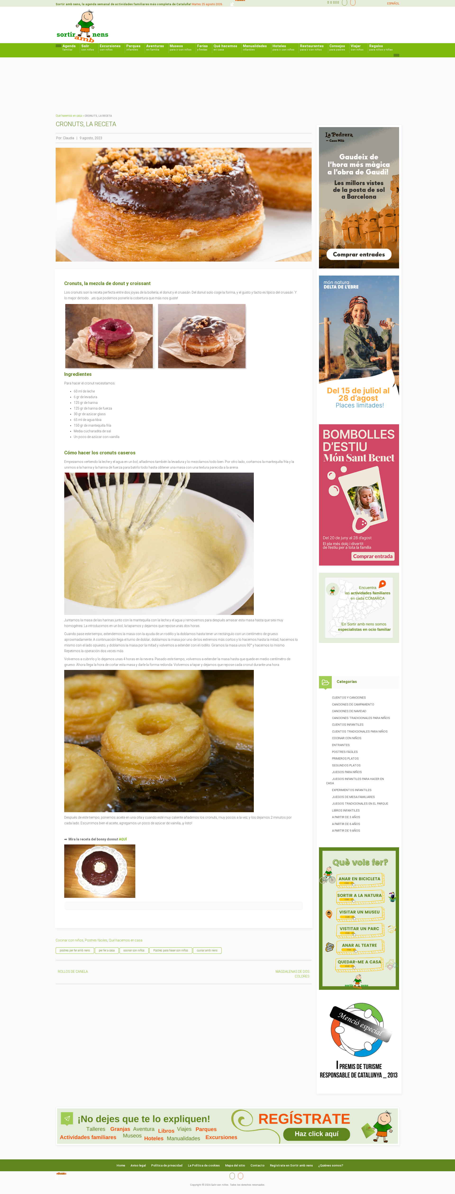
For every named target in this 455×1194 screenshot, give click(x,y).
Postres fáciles (96, 940)
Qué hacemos (225, 47)
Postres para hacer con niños (170, 950)
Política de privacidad (166, 1165)
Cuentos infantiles (348, 724)
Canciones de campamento (353, 704)
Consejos (337, 47)
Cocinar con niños (69, 940)
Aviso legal (138, 1165)
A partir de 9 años (346, 830)
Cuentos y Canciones (349, 697)
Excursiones (110, 47)
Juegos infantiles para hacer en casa (355, 781)
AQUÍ (123, 839)
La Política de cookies (204, 1165)
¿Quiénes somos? (330, 1165)
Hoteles (283, 47)
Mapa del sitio (235, 1165)
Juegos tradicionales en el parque (360, 803)
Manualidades (255, 47)
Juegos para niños (347, 772)
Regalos (381, 47)
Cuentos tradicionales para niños (360, 731)
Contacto (257, 1165)
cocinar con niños (134, 950)
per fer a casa (107, 950)
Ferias (202, 47)
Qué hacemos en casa (69, 115)
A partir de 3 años (346, 817)
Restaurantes (312, 47)
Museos (180, 47)
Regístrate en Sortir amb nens (291, 1165)
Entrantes (341, 745)
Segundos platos (346, 765)
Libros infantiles (346, 810)
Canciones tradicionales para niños (361, 718)
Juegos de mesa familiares (353, 797)
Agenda (69, 47)
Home (121, 1165)
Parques (133, 47)
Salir (87, 47)
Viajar (357, 47)
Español (393, 3)
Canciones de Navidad (349, 711)
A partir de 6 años (346, 824)
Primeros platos (345, 758)
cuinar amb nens (207, 950)
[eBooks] (351, 2)
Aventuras (155, 47)
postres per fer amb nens (75, 950)
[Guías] (343, 2)
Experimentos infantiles (352, 790)
